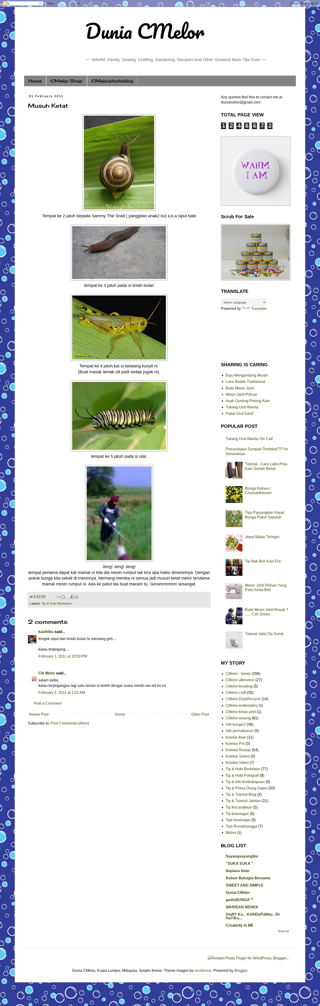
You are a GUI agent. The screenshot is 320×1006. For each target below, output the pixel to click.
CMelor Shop (66, 80)
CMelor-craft (236, 693)
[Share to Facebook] (72, 597)
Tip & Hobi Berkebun (56, 603)
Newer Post (38, 714)
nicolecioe (203, 971)
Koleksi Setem (238, 756)
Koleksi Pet (235, 744)
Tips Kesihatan (238, 820)
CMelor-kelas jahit (241, 712)
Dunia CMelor (144, 31)
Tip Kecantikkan (239, 807)
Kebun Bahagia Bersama (248, 878)
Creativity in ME (239, 925)
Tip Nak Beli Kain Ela (263, 561)
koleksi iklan (236, 737)
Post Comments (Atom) (70, 723)
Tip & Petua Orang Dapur (247, 788)
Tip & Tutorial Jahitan (243, 801)
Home (35, 80)
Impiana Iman (237, 871)
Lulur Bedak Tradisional (245, 382)
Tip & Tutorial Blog (241, 794)
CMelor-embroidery (242, 705)
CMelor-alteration (240, 680)
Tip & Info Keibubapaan (245, 782)
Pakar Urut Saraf (239, 413)
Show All (283, 931)
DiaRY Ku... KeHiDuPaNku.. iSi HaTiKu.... (253, 916)
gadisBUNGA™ (239, 900)
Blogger (240, 971)
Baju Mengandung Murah (247, 375)
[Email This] (58, 597)
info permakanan (239, 731)
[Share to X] (67, 597)
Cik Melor (46, 673)
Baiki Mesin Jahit (240, 388)
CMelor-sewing (238, 718)
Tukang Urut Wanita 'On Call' (249, 439)
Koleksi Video (237, 763)
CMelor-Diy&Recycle (243, 699)
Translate (259, 309)
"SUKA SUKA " (239, 863)
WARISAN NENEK (242, 907)
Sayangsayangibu (242, 856)
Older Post (200, 714)
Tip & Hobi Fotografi (242, 775)
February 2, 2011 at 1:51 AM (61, 693)
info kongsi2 (236, 724)
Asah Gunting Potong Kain (248, 401)
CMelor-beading (239, 686)
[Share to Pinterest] (76, 597)
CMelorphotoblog (112, 80)
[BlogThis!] (63, 597)
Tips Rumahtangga (241, 826)
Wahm (231, 833)
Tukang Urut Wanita (242, 407)
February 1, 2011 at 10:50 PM (62, 656)
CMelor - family (238, 674)
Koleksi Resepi (238, 750)
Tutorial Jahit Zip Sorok (264, 634)
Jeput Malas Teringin (262, 537)
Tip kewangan (237, 814)
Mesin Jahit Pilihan (241, 394)
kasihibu (46, 632)
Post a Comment (47, 703)
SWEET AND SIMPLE (245, 885)
